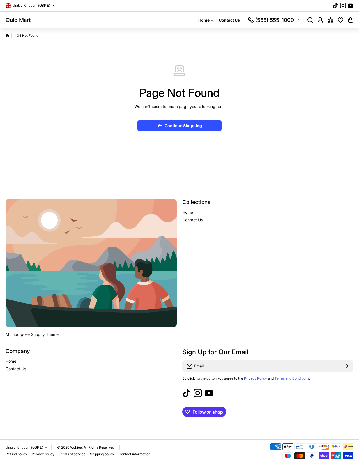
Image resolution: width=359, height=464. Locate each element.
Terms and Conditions (292, 378)
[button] (350, 20)
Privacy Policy (255, 378)
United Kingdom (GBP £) (24, 447)
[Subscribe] (346, 366)
